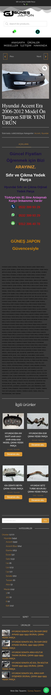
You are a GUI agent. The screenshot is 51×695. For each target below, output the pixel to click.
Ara (45, 520)
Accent (37, 133)
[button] (44, 68)
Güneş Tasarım (34, 691)
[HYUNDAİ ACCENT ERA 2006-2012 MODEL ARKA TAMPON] (46, 56)
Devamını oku (13, 454)
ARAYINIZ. (25, 167)
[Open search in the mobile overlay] (25, 23)
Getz (34, 495)
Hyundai (44, 133)
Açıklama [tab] (24, 144)
